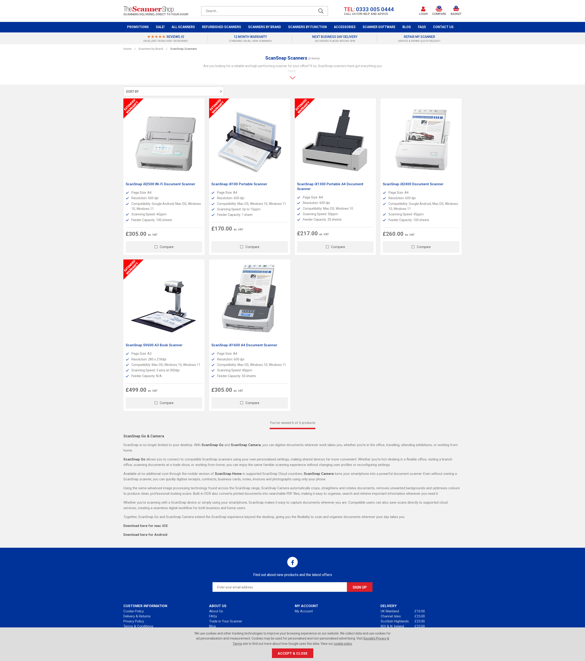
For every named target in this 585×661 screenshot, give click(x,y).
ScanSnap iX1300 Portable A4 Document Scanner (330, 186)
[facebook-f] (292, 562)
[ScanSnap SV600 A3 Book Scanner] (164, 300)
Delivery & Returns (137, 616)
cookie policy (343, 643)
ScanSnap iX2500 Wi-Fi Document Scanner (160, 184)
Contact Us (443, 27)
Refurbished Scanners (221, 27)
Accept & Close (293, 653)
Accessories (345, 27)
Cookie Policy (133, 611)
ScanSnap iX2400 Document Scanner (413, 184)
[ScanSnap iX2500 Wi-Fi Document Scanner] (164, 139)
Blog (406, 27)
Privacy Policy (133, 621)
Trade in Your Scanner (225, 621)
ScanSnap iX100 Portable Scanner (239, 184)
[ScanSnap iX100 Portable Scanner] (249, 139)
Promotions (138, 27)
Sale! (160, 27)
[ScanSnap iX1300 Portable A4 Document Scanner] (335, 139)
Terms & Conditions (138, 626)
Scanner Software (379, 27)
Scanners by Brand (264, 27)
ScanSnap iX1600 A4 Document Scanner (244, 345)
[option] (165, 38)
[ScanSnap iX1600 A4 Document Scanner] (249, 300)
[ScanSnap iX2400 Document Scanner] (421, 139)
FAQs (422, 27)
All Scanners (183, 27)
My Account (304, 611)
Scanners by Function (307, 27)
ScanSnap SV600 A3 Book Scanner (154, 345)
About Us (216, 611)
